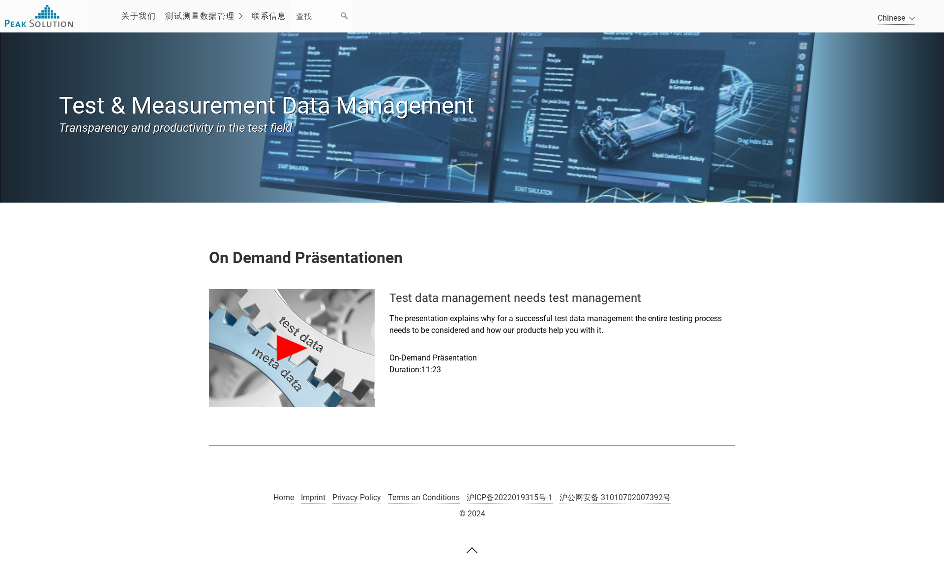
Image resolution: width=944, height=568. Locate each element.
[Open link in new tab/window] (292, 348)
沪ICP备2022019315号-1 (510, 497)
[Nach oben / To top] (472, 549)
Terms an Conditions (424, 497)
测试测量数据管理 (200, 16)
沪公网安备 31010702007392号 (615, 497)
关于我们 (138, 16)
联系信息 (269, 16)
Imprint (313, 497)
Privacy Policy (356, 497)
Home (283, 497)
